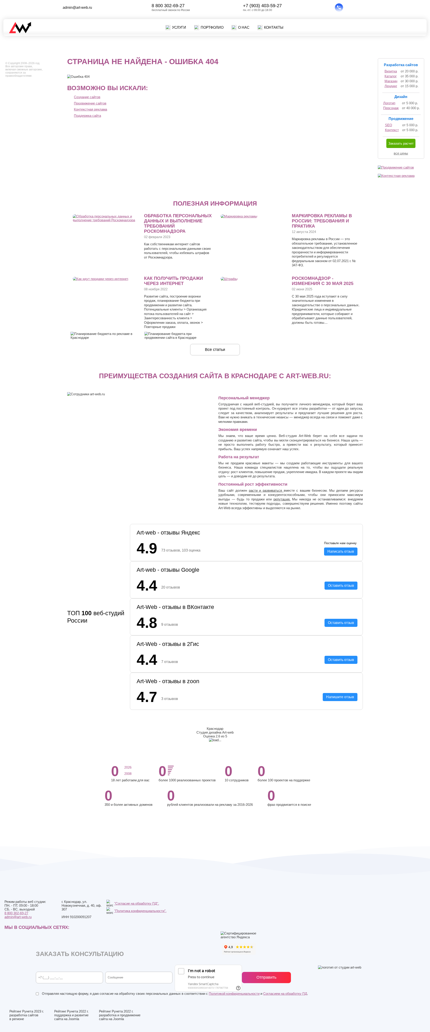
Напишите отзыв (340, 697)
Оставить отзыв (341, 585)
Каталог (391, 76)
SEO (388, 125)
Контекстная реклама (90, 109)
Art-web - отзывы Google (168, 570)
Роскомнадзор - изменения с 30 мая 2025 (322, 281)
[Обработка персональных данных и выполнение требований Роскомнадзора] (105, 220)
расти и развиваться (266, 490)
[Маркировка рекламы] (239, 216)
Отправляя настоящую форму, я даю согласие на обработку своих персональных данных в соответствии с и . (174, 993)
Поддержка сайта (87, 115)
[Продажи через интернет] (101, 279)
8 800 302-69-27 (168, 5)
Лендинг (391, 86)
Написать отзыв (340, 551)
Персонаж (391, 108)
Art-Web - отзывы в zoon (168, 681)
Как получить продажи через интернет (173, 281)
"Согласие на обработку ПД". (136, 903)
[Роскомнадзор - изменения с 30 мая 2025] (229, 279)
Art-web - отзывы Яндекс (168, 532)
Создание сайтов (87, 97)
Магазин (391, 81)
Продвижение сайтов (90, 103)
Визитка (391, 71)
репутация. (281, 499)
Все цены (401, 153)
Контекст (392, 130)
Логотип (389, 103)
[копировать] (96, 7)
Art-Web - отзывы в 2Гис (168, 644)
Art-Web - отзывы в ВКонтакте (175, 607)
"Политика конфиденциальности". (140, 911)
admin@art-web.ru (77, 7)
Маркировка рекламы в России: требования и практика (322, 220)
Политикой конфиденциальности (234, 993)
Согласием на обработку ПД (285, 993)
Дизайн (400, 97)
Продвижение (401, 119)
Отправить (266, 977)
